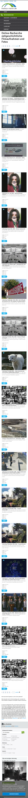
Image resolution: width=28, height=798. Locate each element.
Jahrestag (5, 739)
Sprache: (4, 751)
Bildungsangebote (16, 737)
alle (11, 744)
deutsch (5, 752)
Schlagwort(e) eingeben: (7, 730)
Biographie (14, 739)
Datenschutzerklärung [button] (21, 789)
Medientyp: (4, 742)
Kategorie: (4, 734)
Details (4, 111)
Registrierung (15, 718)
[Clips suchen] (23, 732)
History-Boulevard (7, 740)
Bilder (14, 740)
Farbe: (3, 747)
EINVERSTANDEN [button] (14, 794)
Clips (4, 744)
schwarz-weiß (10, 748)
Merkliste (11, 1)
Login (2, 1)
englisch (9, 752)
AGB (15, 1)
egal (15, 748)
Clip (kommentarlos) (7, 737)
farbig (5, 748)
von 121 (17, 46)
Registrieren (6, 1)
